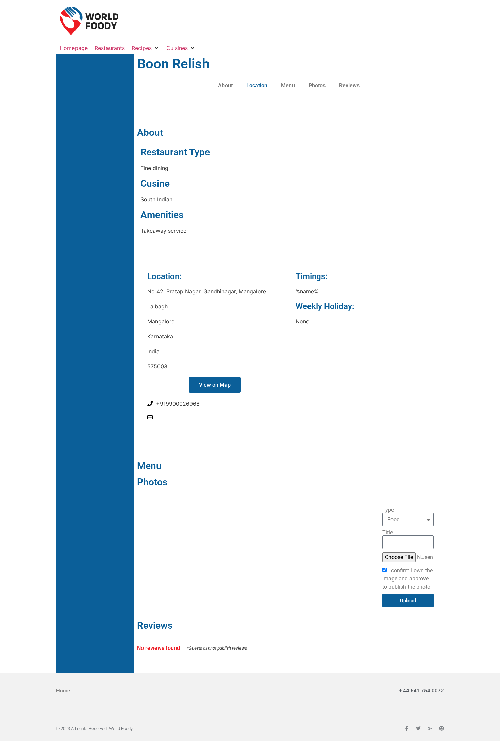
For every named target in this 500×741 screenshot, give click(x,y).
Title (387, 532)
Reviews (349, 85)
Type (388, 510)
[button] (145, 48)
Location (256, 85)
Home (63, 691)
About (225, 85)
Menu (288, 85)
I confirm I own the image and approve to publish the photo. (407, 578)
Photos (317, 85)
